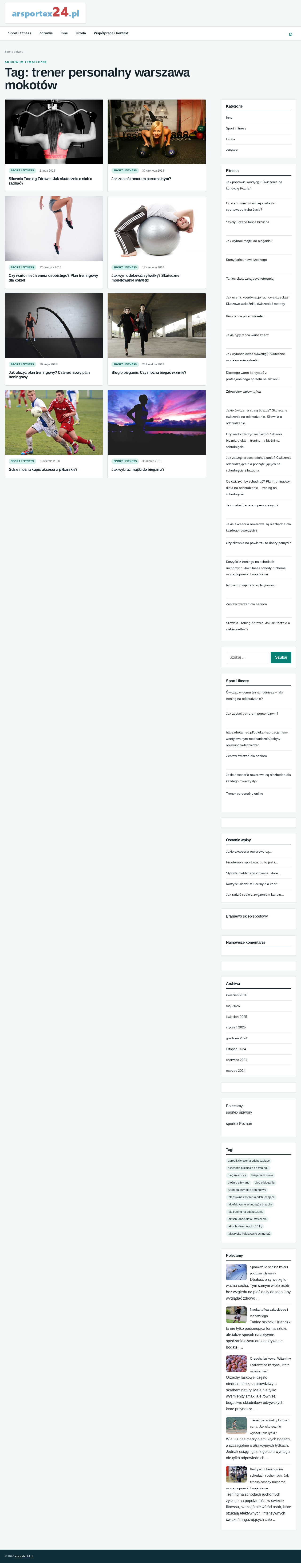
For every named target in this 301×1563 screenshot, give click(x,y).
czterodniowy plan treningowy (247, 1189)
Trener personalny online (244, 793)
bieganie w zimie (262, 1175)
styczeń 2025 (236, 1027)
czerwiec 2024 (236, 1060)
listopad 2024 (236, 1049)
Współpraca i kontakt (111, 33)
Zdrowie (46, 33)
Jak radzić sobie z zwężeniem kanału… (255, 894)
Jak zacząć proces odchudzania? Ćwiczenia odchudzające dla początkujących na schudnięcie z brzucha (258, 464)
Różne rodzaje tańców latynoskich (251, 585)
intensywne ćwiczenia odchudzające (251, 1197)
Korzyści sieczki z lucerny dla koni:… (253, 884)
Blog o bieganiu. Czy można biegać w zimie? (148, 372)
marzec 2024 (236, 1070)
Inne (64, 33)
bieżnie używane (239, 1182)
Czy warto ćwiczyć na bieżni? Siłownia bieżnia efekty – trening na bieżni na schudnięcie (254, 440)
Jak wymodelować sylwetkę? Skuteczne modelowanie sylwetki (145, 277)
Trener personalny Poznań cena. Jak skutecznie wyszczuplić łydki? (269, 1426)
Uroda (81, 33)
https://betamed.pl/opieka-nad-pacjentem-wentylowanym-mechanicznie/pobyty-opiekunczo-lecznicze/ (257, 738)
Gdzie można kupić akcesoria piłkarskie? (43, 469)
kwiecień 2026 (236, 995)
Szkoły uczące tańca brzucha (247, 222)
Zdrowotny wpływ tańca (243, 391)
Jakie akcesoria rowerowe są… (249, 851)
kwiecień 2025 (236, 1017)
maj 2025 (233, 1006)
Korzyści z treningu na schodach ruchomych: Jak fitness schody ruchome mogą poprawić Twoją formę (256, 568)
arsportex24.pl (24, 1556)
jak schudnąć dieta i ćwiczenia (247, 1219)
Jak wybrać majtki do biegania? (138, 469)
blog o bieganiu (265, 1182)
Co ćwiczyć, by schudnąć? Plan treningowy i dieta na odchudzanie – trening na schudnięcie (258, 487)
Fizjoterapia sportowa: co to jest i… (252, 862)
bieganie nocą (237, 1175)
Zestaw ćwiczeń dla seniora (246, 604)
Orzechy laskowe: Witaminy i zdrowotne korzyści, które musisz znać (270, 1365)
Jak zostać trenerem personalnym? (141, 179)
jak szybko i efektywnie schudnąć (249, 1233)
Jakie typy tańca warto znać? (247, 335)
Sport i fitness (19, 33)
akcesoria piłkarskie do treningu (248, 1167)
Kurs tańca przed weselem (245, 316)
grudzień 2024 (236, 1038)
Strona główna (14, 51)
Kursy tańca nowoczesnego (246, 260)
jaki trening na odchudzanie (245, 1211)
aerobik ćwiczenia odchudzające (249, 1160)
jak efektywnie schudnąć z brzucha (250, 1204)
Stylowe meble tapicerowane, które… (253, 873)
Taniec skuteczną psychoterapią (249, 278)
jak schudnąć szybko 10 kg (245, 1226)
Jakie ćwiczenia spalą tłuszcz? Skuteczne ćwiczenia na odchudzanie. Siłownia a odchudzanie (256, 416)
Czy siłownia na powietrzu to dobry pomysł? (258, 543)
